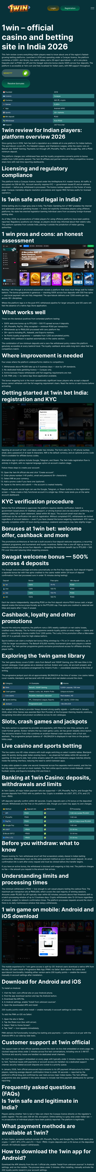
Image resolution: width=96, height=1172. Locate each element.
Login (53, 8)
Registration (70, 8)
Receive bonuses (16, 83)
